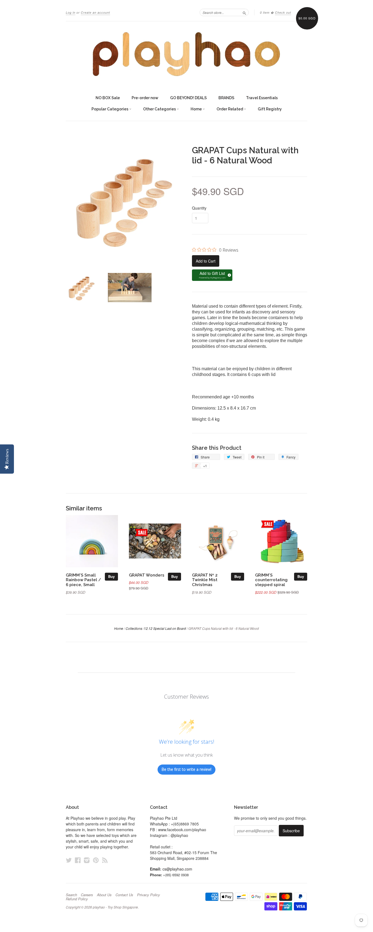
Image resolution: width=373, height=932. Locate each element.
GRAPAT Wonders (146, 575)
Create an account (95, 12)
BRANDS (226, 98)
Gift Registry (270, 109)
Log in (70, 12)
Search (71, 895)
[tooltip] (228, 274)
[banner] (186, 54)
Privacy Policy (148, 895)
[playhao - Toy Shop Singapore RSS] (105, 860)
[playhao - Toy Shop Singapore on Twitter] (69, 860)
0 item (265, 12)
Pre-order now (145, 98)
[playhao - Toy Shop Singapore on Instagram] (87, 860)
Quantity (199, 208)
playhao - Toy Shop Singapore (115, 907)
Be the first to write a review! (186, 769)
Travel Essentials (262, 98)
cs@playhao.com (177, 869)
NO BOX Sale (108, 98)
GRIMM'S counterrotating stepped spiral (271, 580)
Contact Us (124, 895)
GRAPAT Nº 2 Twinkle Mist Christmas (205, 580)
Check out (283, 12)
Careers (87, 895)
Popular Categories (110, 109)
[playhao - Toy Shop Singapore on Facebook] (78, 860)
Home (197, 109)
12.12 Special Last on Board (165, 628)
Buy (111, 576)
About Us (104, 895)
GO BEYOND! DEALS (188, 98)
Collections (134, 628)
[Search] (244, 12)
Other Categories (160, 109)
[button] (212, 275)
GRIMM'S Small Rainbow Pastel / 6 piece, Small (83, 580)
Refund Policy (77, 899)
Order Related (230, 109)
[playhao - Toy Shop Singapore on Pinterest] (96, 860)
